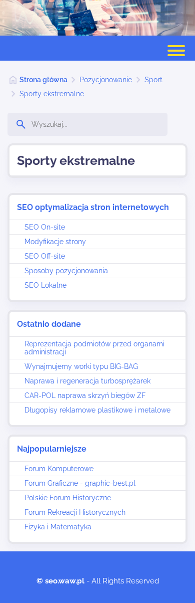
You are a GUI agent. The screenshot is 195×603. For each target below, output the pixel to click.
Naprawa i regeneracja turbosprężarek (87, 381)
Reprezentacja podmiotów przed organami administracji (94, 348)
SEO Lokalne (45, 285)
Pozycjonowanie (106, 80)
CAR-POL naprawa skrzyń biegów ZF (85, 395)
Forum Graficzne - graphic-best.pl (80, 483)
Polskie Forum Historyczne (67, 498)
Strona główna (44, 80)
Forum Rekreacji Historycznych (75, 512)
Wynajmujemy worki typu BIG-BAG (81, 366)
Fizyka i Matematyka (58, 527)
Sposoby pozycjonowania (66, 271)
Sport (153, 80)
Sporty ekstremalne (52, 94)
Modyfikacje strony (55, 242)
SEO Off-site (44, 256)
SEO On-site (44, 227)
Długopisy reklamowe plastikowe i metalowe (97, 410)
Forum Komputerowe (59, 469)
